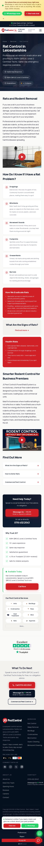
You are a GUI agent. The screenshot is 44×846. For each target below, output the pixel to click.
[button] (22, 157)
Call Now (22, 586)
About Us (6, 779)
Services (13, 41)
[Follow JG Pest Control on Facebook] (5, 767)
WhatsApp (31, 826)
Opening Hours (8, 786)
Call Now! (30, 23)
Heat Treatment (15, 615)
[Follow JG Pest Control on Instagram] (10, 767)
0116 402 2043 (21, 30)
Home (5, 41)
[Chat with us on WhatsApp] (39, 833)
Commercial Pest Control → (22, 702)
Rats (15, 621)
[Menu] (40, 30)
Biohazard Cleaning (35, 745)
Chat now (12, 826)
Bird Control (32, 738)
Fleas (32, 609)
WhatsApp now (13, 13)
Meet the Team (8, 783)
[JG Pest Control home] (7, 30)
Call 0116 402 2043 (23, 685)
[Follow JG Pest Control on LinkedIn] (22, 767)
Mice (32, 615)
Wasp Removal (33, 727)
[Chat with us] (38, 840)
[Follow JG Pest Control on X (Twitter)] (16, 767)
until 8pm (19, 23)
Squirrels (32, 621)
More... (22, 626)
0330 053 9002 (31, 30)
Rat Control (32, 723)
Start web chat (33, 13)
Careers (6, 794)
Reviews (6, 790)
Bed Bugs (32, 603)
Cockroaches (15, 609)
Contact (6, 797)
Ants (15, 603)
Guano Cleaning (33, 742)
